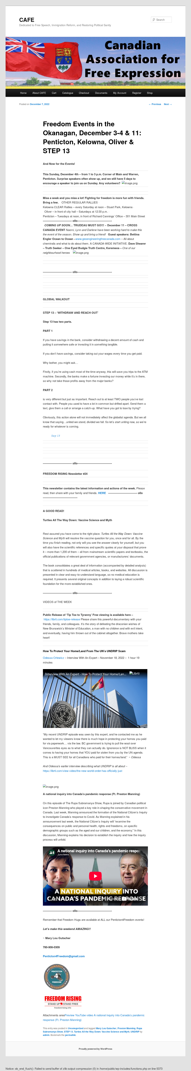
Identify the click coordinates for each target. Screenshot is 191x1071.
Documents (101, 93)
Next (168, 104)
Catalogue (67, 93)
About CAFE (39, 93)
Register (136, 93)
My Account (119, 93)
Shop (150, 93)
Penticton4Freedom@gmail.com (64, 956)
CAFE (26, 20)
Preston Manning (126, 1028)
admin (46, 1035)
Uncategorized (75, 1028)
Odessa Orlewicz (53, 658)
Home (23, 93)
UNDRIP (135, 1031)
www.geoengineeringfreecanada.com (98, 239)
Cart (54, 93)
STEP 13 (68, 1031)
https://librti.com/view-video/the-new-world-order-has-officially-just (82, 771)
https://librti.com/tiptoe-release (61, 619)
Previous (155, 104)
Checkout (84, 93)
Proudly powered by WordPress (95, 1048)
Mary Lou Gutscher (106, 1028)
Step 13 (55, 435)
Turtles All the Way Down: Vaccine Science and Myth (101, 1031)
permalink (70, 1035)
